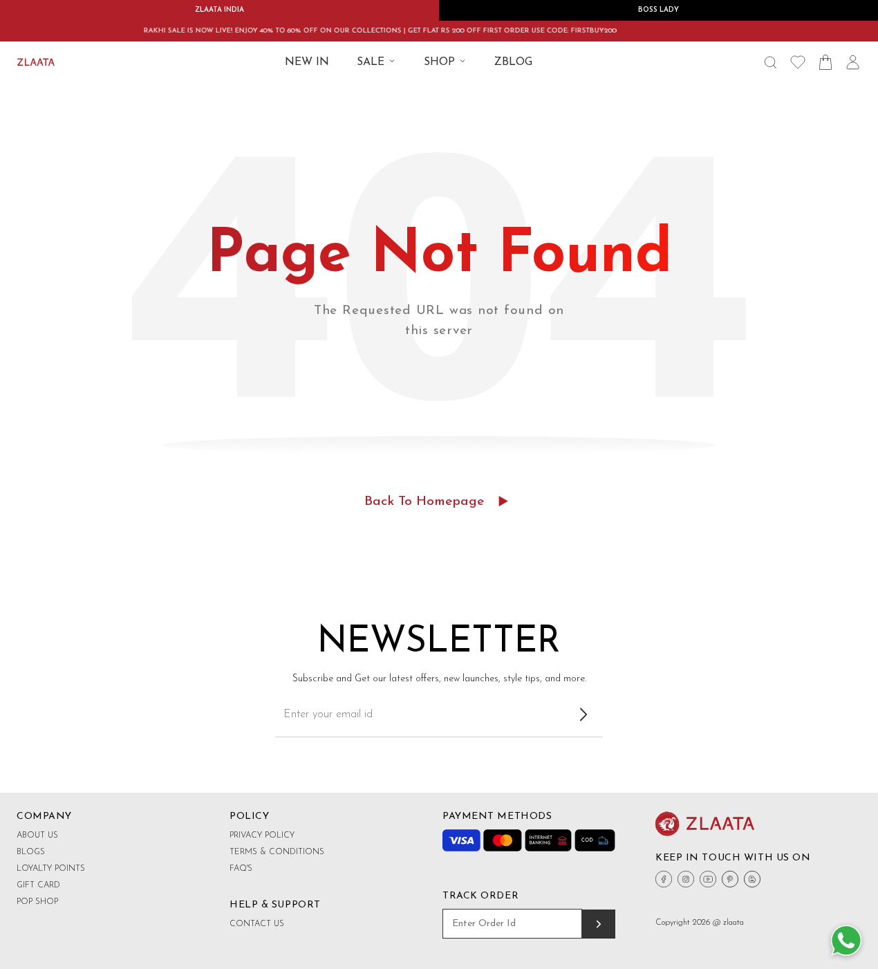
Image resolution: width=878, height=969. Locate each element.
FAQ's (241, 869)
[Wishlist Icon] (798, 62)
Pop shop (37, 902)
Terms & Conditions (277, 852)
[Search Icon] (770, 62)
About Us (37, 835)
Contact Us (257, 924)
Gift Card (38, 885)
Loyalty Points (51, 869)
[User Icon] (853, 62)
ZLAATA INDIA (219, 10)
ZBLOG (513, 62)
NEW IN (307, 62)
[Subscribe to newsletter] (583, 714)
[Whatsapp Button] (846, 941)
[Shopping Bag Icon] (825, 62)
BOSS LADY (658, 10)
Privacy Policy (262, 835)
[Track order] (598, 924)
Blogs (31, 852)
